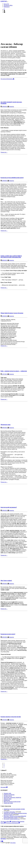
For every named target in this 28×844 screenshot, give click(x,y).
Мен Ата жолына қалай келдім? (12, 801)
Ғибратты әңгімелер (9, 794)
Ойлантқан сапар (5, 424)
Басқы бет (6, 4)
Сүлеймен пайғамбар (9, 812)
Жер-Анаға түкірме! (6, 580)
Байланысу (7, 6)
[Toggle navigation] (7, 1)
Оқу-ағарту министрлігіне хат (12, 818)
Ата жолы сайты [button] (5, 821)
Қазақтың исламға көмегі (8, 634)
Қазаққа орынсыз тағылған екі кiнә (11, 716)
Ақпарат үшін (7, 793)
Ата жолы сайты (8, 5)
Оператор (11, 106)
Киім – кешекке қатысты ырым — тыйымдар (14, 371)
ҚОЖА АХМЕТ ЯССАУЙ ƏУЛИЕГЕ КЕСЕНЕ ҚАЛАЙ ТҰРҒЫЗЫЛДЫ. (11, 256)
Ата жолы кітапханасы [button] (7, 78)
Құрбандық (7, 800)
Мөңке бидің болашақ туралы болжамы (12, 313)
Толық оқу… (4, 152)
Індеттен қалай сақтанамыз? (9, 507)
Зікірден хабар (7, 798)
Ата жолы (12, 842)
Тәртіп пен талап (8, 803)
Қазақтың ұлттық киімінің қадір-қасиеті (12, 177)
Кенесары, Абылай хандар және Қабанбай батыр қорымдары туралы (15, 816)
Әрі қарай (3, 787)
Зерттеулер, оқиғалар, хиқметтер (12, 797)
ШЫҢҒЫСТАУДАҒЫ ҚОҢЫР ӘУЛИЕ (14, 809)
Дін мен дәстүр (8, 796)
